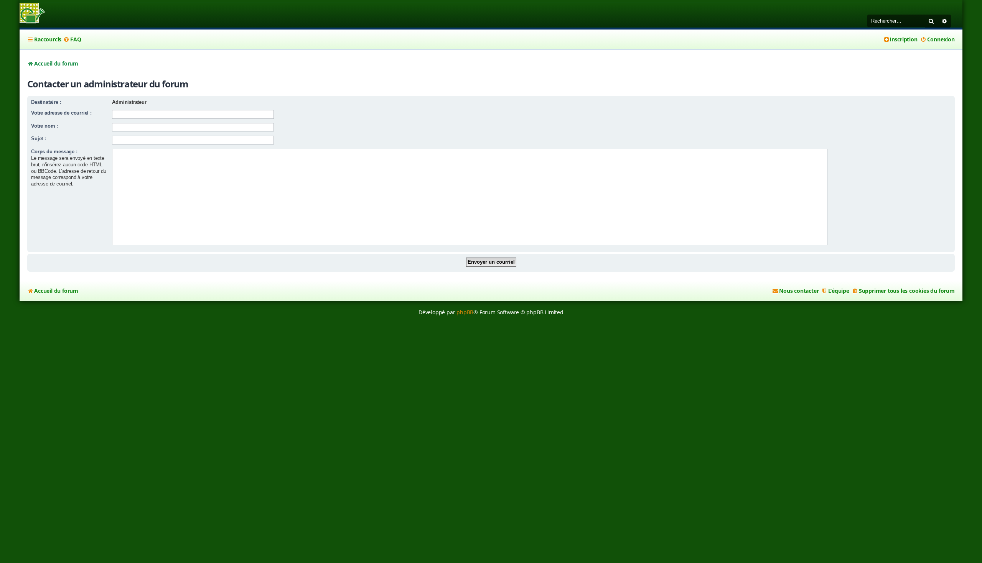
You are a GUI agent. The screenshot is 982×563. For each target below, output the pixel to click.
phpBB (464, 312)
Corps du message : (54, 151)
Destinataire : (46, 102)
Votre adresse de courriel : (61, 113)
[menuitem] (72, 39)
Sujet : (38, 138)
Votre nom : (44, 126)
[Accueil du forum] (32, 14)
